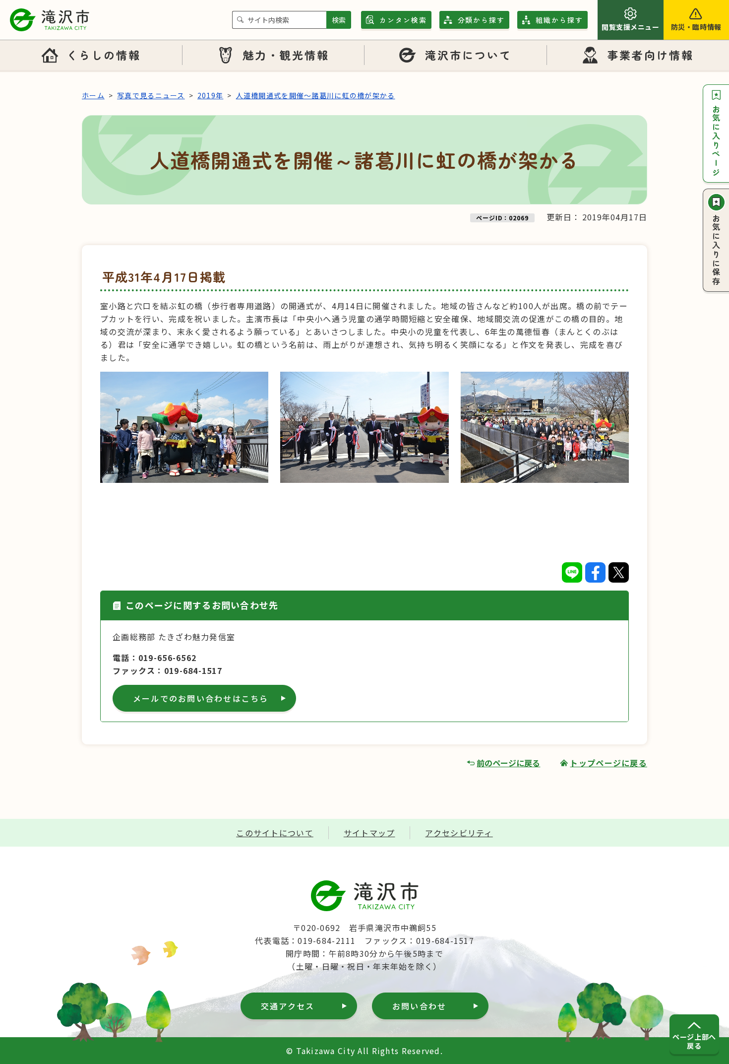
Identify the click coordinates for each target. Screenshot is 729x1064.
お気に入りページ (716, 141)
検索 (339, 20)
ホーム (93, 95)
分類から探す (481, 20)
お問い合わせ (419, 1006)
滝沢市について (468, 55)
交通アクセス (287, 1006)
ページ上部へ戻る (694, 1041)
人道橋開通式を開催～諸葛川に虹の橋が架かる (315, 95)
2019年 (210, 95)
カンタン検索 (403, 20)
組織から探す (559, 20)
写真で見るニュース (151, 95)
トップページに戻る (608, 763)
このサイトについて (274, 833)
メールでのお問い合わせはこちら (201, 698)
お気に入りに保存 (716, 250)
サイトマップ (369, 833)
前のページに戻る (508, 763)
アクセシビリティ (458, 833)
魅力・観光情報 (286, 55)
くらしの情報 (103, 55)
